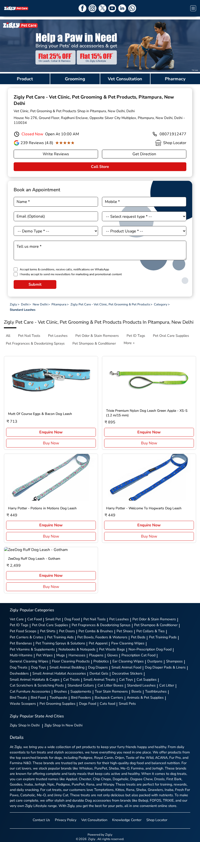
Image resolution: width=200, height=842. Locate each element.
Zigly (25, 725)
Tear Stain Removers (111, 691)
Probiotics (101, 661)
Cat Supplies (147, 679)
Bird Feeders (81, 697)
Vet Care (17, 619)
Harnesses (77, 655)
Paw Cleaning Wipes (127, 643)
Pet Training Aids (60, 637)
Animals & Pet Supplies (145, 697)
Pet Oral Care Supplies (50, 624)
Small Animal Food (126, 667)
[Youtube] (112, 8)
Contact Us (41, 819)
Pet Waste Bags (112, 649)
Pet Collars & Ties (150, 631)
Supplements (80, 691)
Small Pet (53, 619)
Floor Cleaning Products (71, 661)
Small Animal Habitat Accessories (59, 673)
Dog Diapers (98, 667)
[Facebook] (82, 8)
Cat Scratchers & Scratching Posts (37, 685)
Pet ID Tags (19, 624)
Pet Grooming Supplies (57, 703)
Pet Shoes (125, 631)
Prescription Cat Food (138, 655)
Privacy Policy (65, 819)
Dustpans (154, 661)
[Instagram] (92, 8)
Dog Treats (18, 667)
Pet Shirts (47, 631)
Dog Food (72, 619)
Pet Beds (138, 637)
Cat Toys (126, 679)
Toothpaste (58, 697)
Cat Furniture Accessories (30, 691)
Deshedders (19, 673)
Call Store (100, 166)
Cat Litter (166, 685)
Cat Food (34, 619)
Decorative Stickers (127, 673)
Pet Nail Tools (94, 619)
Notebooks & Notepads (77, 649)
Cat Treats (71, 679)
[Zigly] (16, 8)
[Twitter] (102, 8)
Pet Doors (67, 631)
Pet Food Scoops (23, 631)
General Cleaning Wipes (29, 661)
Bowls (136, 691)
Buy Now (51, 443)
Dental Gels (99, 673)
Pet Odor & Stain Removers (154, 619)
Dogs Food (87, 703)
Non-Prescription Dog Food (150, 649)
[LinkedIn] (122, 8)
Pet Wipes (44, 655)
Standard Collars (81, 685)
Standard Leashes (141, 685)
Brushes (60, 691)
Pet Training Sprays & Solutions (60, 643)
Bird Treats (18, 697)
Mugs (60, 655)
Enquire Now (51, 432)
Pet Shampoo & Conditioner (156, 624)
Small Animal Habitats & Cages (35, 679)
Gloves (112, 655)
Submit (35, 284)
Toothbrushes (156, 691)
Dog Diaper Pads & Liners (165, 667)
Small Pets (127, 703)
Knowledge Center (126, 819)
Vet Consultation (94, 819)
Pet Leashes (119, 619)
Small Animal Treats (99, 679)
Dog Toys (38, 667)
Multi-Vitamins (21, 655)
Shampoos (174, 661)
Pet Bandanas (21, 643)
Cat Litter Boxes (110, 685)
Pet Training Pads (163, 637)
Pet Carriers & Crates (26, 637)
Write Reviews (56, 154)
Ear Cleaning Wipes (128, 661)
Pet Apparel (98, 643)
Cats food (107, 703)
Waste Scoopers (23, 703)
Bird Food (38, 697)
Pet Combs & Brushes (96, 631)
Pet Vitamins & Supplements (32, 649)
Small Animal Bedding (67, 667)
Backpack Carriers (109, 697)
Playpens (96, 655)
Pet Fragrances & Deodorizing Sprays (101, 624)
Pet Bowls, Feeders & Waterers (102, 637)
